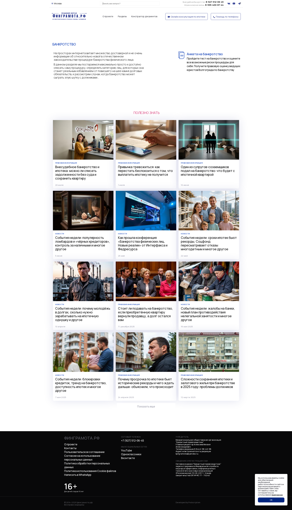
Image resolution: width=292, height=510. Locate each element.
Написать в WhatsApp (77, 475)
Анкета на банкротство (205, 54)
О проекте (108, 16)
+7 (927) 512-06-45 (132, 440)
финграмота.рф (82, 438)
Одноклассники (131, 454)
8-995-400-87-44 (204, 4)
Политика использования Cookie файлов (90, 471)
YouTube (126, 450)
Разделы (122, 16)
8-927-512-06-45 (203, 1)
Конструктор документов (144, 16)
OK (271, 499)
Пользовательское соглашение (84, 452)
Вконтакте (128, 458)
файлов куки (277, 495)
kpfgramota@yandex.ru (187, 453)
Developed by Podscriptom (188, 502)
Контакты (70, 448)
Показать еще (146, 406)
